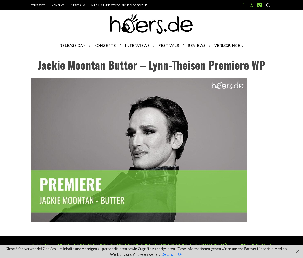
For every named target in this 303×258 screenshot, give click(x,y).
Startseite (38, 5)
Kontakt (58, 5)
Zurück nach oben (253, 244)
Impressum (77, 5)
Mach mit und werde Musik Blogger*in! (119, 5)
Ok (180, 254)
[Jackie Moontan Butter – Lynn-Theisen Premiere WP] (139, 220)
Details (167, 254)
